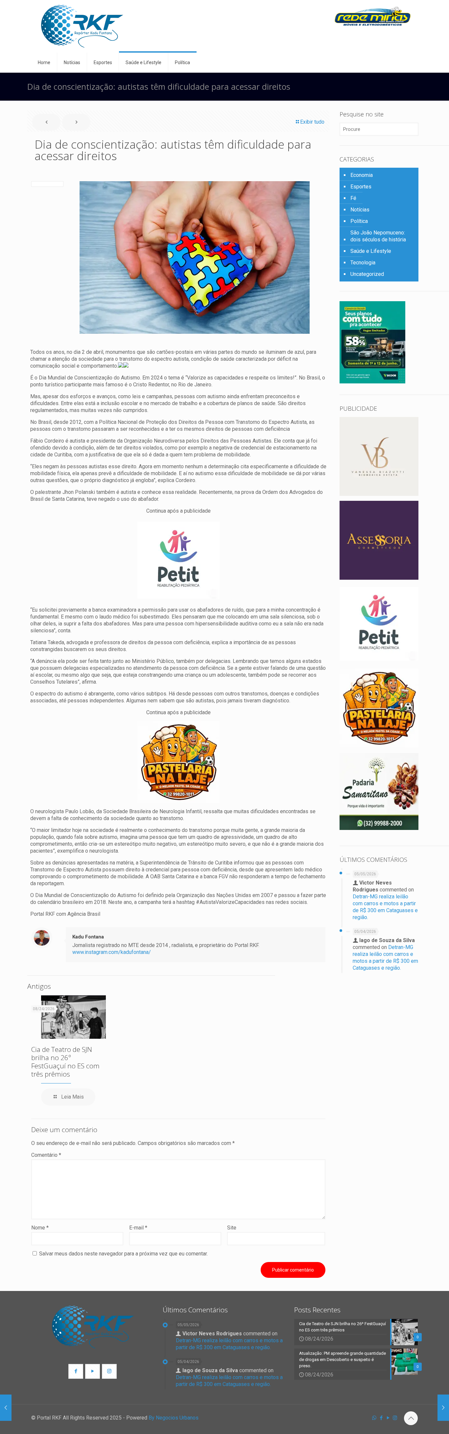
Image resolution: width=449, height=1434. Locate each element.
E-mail (138, 1228)
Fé (353, 198)
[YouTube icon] (388, 1418)
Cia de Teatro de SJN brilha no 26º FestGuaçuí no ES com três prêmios (65, 1062)
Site (231, 1228)
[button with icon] (75, 1371)
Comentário (46, 1155)
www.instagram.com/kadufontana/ (111, 952)
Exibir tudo (312, 122)
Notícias (359, 210)
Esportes (360, 186)
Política (359, 221)
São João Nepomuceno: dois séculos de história (378, 236)
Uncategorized (367, 274)
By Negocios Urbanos (174, 1418)
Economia (361, 175)
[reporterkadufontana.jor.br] (82, 26)
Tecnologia (362, 262)
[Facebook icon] (381, 1418)
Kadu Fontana (88, 937)
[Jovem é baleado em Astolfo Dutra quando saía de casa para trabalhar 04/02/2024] (443, 1408)
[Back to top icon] (411, 1418)
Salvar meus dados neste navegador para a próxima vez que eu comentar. (123, 1254)
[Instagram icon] (394, 1418)
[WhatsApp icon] (374, 1418)
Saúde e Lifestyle (370, 251)
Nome (40, 1228)
